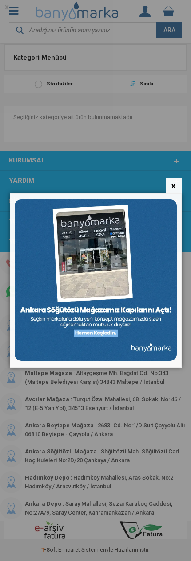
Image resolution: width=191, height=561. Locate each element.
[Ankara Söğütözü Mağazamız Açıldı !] (96, 359)
